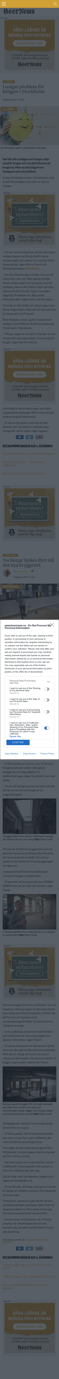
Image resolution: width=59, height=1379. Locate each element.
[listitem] (29, 682)
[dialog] (29, 690)
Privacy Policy (47, 753)
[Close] (53, 626)
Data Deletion (11, 753)
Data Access (29, 753)
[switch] (46, 689)
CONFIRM (18, 742)
